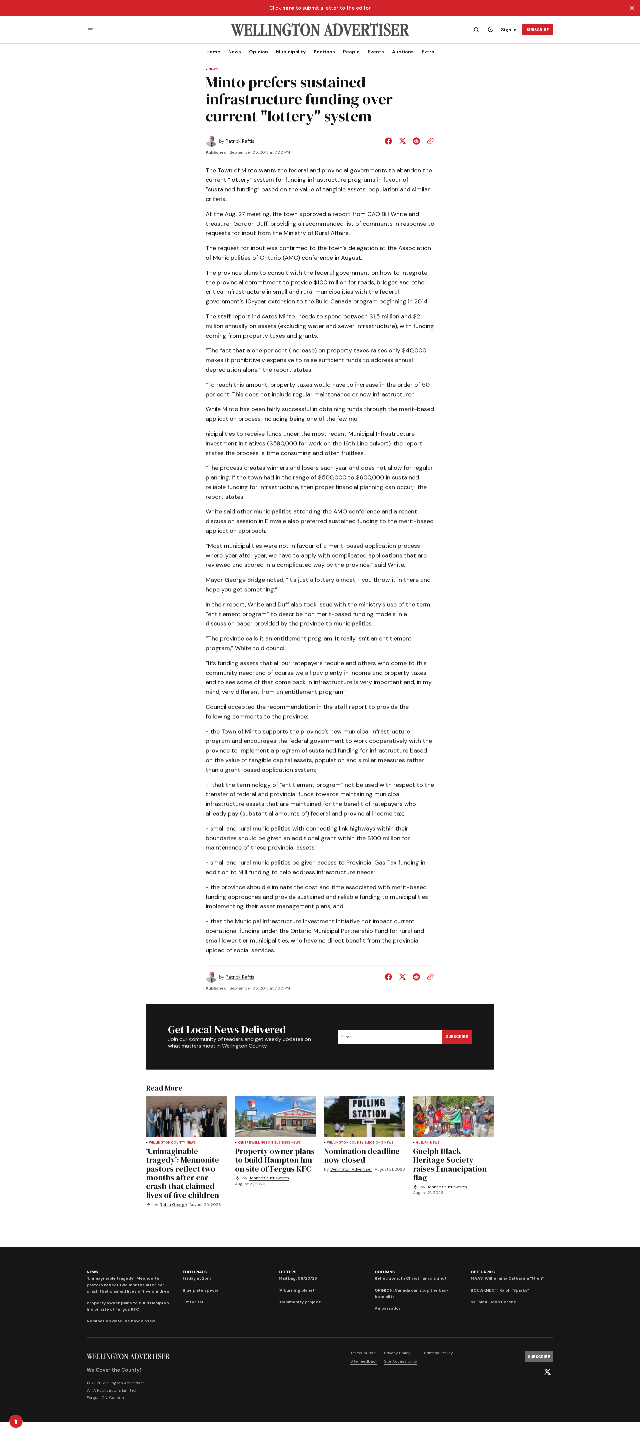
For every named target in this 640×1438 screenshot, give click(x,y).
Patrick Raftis (240, 141)
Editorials (195, 1272)
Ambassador (388, 1308)
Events (376, 52)
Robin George (173, 1205)
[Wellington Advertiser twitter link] (547, 1372)
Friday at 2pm (197, 1278)
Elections (374, 1142)
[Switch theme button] (490, 29)
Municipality (291, 52)
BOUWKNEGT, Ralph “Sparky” (500, 1290)
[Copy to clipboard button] (429, 141)
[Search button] (476, 29)
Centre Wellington (255, 1142)
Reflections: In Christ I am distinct (411, 1278)
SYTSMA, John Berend (493, 1302)
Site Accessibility (400, 1361)
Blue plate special (201, 1290)
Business (282, 1142)
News (234, 52)
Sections (324, 52)
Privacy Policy (397, 1353)
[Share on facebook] (389, 141)
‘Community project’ (300, 1302)
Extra (428, 52)
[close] (632, 8)
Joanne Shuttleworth (269, 1178)
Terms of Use (363, 1353)
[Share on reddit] (416, 141)
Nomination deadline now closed (121, 1321)
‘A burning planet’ (297, 1290)
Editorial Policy (438, 1353)
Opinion (258, 52)
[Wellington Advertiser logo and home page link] (320, 29)
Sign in (509, 30)
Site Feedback (363, 1361)
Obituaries (483, 1272)
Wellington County (167, 1142)
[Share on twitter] (402, 141)
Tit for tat (193, 1302)
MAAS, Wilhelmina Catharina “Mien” (507, 1278)
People (351, 52)
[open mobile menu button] (91, 30)
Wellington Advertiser (351, 1169)
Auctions (403, 52)
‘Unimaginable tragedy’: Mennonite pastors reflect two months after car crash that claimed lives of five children (128, 1285)
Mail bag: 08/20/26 (298, 1278)
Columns (384, 1272)
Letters (287, 1272)
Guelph (422, 1142)
